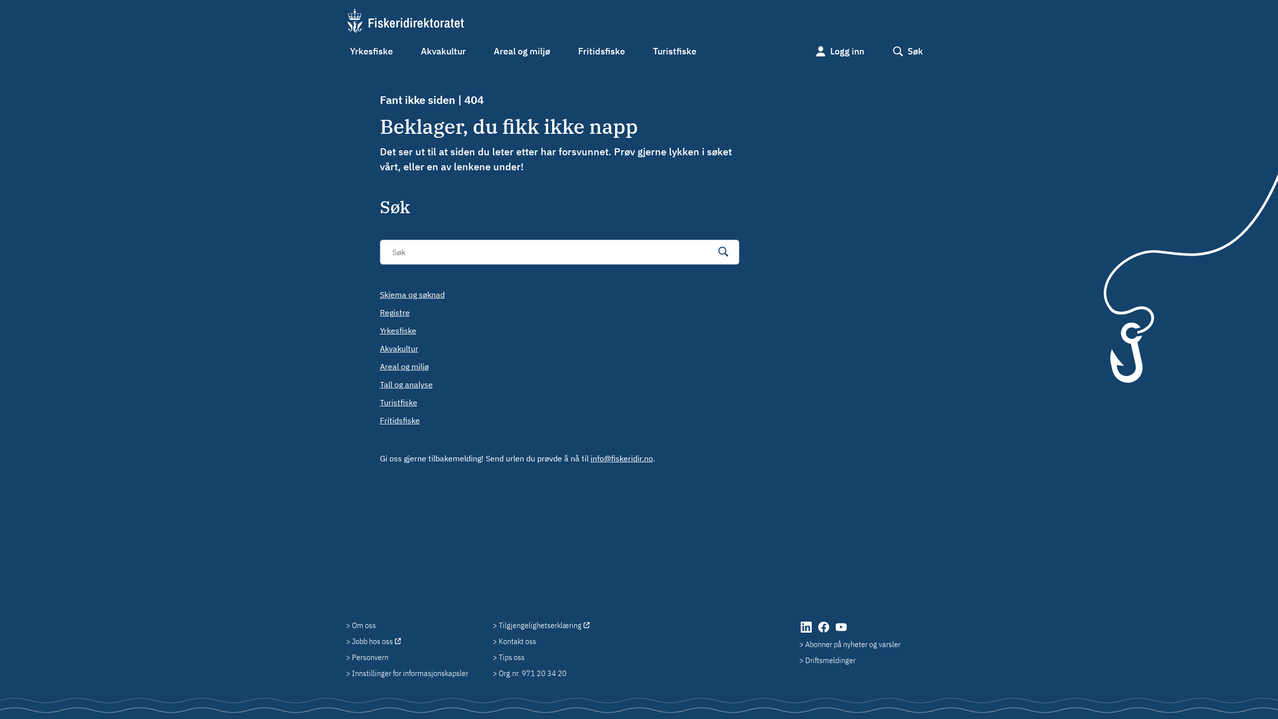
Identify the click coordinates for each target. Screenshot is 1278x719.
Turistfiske (674, 51)
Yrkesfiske (371, 51)
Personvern (370, 657)
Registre (395, 313)
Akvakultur (443, 51)
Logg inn (847, 51)
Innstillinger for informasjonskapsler (410, 673)
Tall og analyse (406, 384)
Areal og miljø (522, 51)
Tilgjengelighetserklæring (540, 625)
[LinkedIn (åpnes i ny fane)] (807, 632)
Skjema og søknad (412, 295)
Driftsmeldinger (830, 660)
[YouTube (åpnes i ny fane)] (841, 632)
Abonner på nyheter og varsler (853, 644)
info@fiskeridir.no (622, 458)
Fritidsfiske (601, 51)
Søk (915, 51)
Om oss (364, 625)
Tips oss (512, 657)
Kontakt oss (517, 641)
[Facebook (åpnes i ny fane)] (824, 632)
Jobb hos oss (372, 641)
